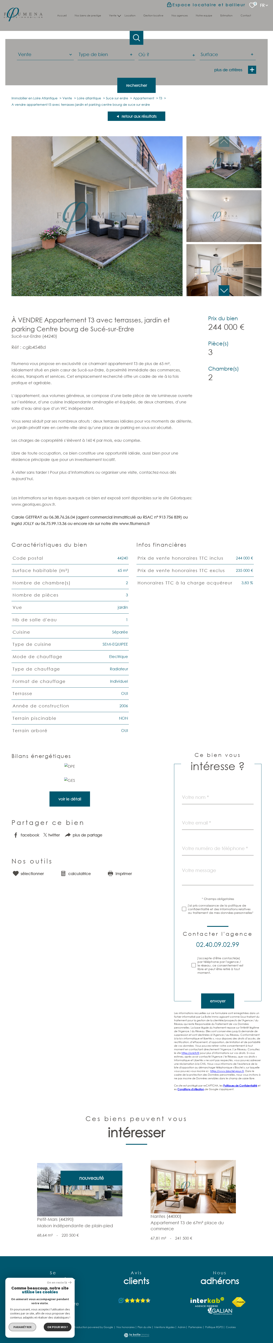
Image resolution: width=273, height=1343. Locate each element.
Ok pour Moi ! (57, 1327)
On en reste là (57, 1282)
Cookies (231, 1327)
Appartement (143, 98)
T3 (160, 98)
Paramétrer (22, 1327)
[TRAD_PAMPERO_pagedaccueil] (23, 19)
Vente (67, 98)
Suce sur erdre (117, 98)
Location (130, 15)
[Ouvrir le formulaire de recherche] (137, 38)
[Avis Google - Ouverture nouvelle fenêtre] (134, 1300)
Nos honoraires (125, 1327)
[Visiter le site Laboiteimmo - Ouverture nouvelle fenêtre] (136, 1335)
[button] (224, 290)
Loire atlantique (89, 98)
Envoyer (217, 1001)
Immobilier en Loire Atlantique (35, 98)
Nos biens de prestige (88, 15)
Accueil (62, 15)
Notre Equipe (204, 15)
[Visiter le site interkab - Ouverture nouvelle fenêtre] (207, 1302)
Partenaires (195, 1327)
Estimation (226, 15)
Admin (182, 1327)
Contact (246, 15)
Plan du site (144, 1327)
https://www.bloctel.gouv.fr (227, 1071)
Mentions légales (164, 1327)
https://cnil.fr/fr (190, 1053)
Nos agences (179, 15)
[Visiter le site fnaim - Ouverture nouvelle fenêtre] (238, 1302)
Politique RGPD (214, 1327)
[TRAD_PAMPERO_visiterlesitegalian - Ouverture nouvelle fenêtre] (220, 1310)
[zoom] (97, 294)
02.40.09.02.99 (217, 944)
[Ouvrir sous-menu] (119, 15)
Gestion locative (153, 15)
